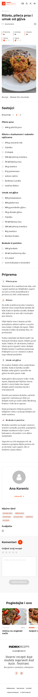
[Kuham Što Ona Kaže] (19, 69)
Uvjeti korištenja (13, 692)
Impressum (20, 688)
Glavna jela (7, 513)
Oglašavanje (10, 688)
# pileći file (18, 517)
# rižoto (29, 517)
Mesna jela (19, 513)
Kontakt (29, 688)
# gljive (6, 520)
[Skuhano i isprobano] (30, 11)
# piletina (6, 517)
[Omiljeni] (34, 11)
